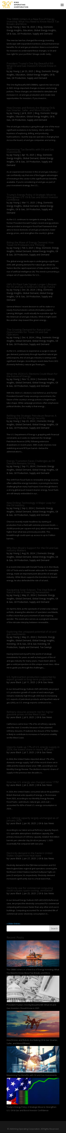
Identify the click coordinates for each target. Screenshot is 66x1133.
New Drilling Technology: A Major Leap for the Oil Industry (31, 504)
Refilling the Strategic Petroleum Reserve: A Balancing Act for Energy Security (31, 417)
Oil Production (24, 33)
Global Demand (30, 158)
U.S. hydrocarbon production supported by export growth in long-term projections (31, 678)
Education (28, 30)
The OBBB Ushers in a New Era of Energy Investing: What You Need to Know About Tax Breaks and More (33, 21)
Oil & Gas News (45, 682)
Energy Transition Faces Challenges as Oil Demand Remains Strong (31, 462)
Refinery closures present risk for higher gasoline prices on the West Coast (30, 713)
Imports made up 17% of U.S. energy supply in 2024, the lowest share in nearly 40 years (33, 748)
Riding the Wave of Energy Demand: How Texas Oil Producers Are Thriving (30, 244)
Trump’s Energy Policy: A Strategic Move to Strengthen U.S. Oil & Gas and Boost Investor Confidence (32, 197)
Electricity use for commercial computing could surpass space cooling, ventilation (30, 889)
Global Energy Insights (45, 30)
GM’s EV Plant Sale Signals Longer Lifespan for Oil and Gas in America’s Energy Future (31, 286)
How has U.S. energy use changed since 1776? (33, 782)
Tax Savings (46, 647)
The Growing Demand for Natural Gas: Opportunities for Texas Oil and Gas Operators (29, 332)
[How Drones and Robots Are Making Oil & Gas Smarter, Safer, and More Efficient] (33, 1024)
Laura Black (15, 682)
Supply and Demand (42, 33)
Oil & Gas (11, 33)
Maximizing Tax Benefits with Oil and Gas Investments (30, 151)
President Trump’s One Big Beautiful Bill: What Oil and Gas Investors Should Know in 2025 (31, 66)
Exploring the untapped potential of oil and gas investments (31, 633)
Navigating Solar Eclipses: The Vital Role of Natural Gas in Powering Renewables (31, 591)
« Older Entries (13, 923)
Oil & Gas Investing (36, 643)
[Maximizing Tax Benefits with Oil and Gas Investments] (33, 1059)
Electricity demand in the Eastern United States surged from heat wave (29, 854)
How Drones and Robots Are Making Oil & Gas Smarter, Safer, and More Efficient (31, 109)
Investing (11, 643)
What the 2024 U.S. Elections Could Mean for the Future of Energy (32, 375)
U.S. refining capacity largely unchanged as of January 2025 (32, 819)
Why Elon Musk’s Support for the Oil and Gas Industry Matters (32, 549)
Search (54, 928)
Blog (40, 26)
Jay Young (14, 26)
